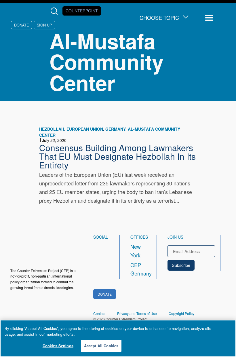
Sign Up (44, 25)
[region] (118, 338)
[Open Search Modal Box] (55, 11)
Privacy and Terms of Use (137, 313)
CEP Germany (138, 269)
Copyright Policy (181, 313)
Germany (115, 129)
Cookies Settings (58, 345)
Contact (99, 313)
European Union (84, 129)
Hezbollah (51, 129)
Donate (21, 25)
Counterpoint (82, 11)
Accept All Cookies (101, 345)
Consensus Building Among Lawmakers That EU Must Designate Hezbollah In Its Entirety (117, 156)
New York (135, 251)
